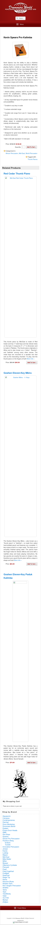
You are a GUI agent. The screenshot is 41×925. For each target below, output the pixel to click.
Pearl (5, 869)
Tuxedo (8, 844)
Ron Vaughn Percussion (12, 885)
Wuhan (5, 900)
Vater (5, 896)
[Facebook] (14, 913)
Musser (5, 863)
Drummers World (9, 826)
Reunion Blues (8, 881)
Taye (4, 891)
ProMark (6, 873)
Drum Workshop (9, 824)
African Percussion (12, 153)
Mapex (5, 855)
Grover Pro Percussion (11, 838)
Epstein (5, 828)
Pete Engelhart (8, 871)
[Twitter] (18, 913)
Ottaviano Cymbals (10, 865)
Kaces (5, 851)
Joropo (5, 849)
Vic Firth (6, 898)
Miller (5, 861)
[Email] (28, 913)
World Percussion (31, 153)
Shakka (5, 887)
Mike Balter (7, 859)
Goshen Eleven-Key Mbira (18, 372)
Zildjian (5, 902)
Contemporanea (9, 820)
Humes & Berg (8, 840)
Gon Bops (6, 834)
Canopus (6, 818)
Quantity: (18, 147)
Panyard (6, 867)
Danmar (6, 822)
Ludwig (5, 853)
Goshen (6, 836)
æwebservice (20, 920)
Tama (5, 889)
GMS (4, 832)
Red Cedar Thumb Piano (17, 173)
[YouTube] (23, 913)
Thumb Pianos (32, 159)
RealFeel (6, 875)
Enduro (7, 842)
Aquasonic (7, 816)
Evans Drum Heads (10, 830)
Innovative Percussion (11, 847)
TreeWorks (7, 894)
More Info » (31, 359)
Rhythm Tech (7, 883)
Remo (5, 879)
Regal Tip (6, 877)
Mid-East (22, 153)
